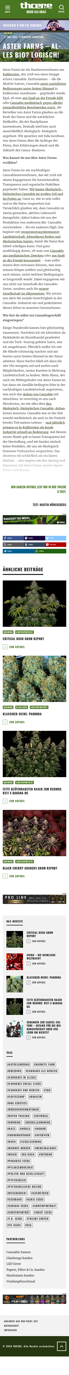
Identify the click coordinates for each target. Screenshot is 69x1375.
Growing (8, 32)
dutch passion (19, 1116)
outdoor (46, 1154)
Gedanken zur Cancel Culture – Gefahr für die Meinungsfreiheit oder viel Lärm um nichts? (44, 1027)
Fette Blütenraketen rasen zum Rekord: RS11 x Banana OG (32, 791)
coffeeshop (17, 1097)
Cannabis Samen (18, 1252)
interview (43, 1135)
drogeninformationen (24, 1109)
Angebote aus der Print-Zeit (21, 1321)
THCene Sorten (38, 1219)
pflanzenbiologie (21, 1167)
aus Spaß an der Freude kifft (42, 98)
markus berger (19, 1148)
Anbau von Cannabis (38, 394)
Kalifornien (11, 74)
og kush (28, 1154)
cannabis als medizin (42, 1071)
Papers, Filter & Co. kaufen (25, 1269)
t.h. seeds (15, 1219)
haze (12, 1129)
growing (15, 1122)
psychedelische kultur (25, 1187)
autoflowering (19, 1064)
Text (35, 505)
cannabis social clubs (25, 1084)
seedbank (15, 1199)
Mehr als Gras (36, 12)
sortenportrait (45, 1206)
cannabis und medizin (24, 1090)
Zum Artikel (16, 647)
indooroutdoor (19, 1135)
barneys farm (45, 1064)
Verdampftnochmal (20, 1281)
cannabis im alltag (22, 1077)
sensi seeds (36, 1199)
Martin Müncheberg (53, 505)
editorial (41, 1116)
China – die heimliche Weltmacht (41, 956)
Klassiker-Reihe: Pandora (22, 714)
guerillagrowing (39, 1122)
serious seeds (18, 1206)
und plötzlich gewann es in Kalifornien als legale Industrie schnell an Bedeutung (34, 427)
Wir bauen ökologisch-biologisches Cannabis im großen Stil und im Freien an (33, 194)
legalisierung (31, 1142)
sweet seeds (44, 1212)
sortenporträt (19, 1212)
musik (13, 1154)
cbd (48, 1090)
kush (12, 1142)
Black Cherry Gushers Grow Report (30, 868)
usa (29, 1225)
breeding (15, 1071)
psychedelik (17, 1180)
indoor (41, 1129)
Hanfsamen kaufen (20, 1275)
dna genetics (18, 1103)
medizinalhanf (46, 1148)
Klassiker (21, 707)
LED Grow (13, 1264)
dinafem (36, 1097)
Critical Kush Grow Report (23, 639)
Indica (25, 1129)
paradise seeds (19, 1161)
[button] (13, 538)
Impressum (10, 1330)
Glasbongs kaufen (19, 1258)
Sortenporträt (24, 632)
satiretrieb (41, 1193)
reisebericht (18, 1193)
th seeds (15, 1225)
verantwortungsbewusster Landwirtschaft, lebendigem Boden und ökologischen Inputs (32, 236)
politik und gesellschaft (27, 1174)
